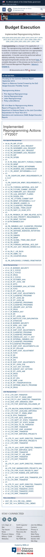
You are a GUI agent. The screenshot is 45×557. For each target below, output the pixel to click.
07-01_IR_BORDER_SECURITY (17, 268)
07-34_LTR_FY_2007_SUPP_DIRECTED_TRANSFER (24, 483)
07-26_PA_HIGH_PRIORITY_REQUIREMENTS (22, 217)
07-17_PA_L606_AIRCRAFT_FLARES (19, 194)
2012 (18, 39)
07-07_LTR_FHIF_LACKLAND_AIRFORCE (21, 411)
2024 (7, 38)
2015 (5, 39)
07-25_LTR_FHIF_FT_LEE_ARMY (18, 454)
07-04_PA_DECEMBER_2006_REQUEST (20, 153)
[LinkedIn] (10, 519)
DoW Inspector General (21, 526)
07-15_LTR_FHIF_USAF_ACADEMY (18, 429)
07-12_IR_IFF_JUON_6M (14, 300)
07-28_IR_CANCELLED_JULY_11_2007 (20, 337)
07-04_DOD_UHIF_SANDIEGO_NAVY (19, 402)
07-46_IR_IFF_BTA (12, 378)
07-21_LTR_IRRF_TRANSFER (16, 443)
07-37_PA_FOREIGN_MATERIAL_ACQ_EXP (21, 244)
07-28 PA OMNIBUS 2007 (14, 221)
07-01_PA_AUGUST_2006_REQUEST (19, 146)
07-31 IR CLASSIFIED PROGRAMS (18, 344)
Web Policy (35, 534)
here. (38, 60)
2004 (16, 41)
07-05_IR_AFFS (11, 284)
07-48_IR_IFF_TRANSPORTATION (18, 383)
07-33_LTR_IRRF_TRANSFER (16, 480)
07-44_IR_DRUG (11, 373)
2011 (22, 39)
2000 (33, 41)
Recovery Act (21, 532)
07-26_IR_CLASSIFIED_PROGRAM (18, 332)
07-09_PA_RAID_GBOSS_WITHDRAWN (20, 166)
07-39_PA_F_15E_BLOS (14, 251)
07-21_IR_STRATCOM (13, 321)
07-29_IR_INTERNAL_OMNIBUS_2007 (19, 339)
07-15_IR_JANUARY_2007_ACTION (18, 307)
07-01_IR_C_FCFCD (13, 270)
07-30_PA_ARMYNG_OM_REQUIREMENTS (21, 228)
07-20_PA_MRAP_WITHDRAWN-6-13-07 (20, 201)
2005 (12, 41)
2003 (20, 41)
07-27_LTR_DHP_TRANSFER (16, 459)
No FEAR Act (21, 538)
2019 (27, 38)
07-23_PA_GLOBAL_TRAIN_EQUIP (18, 208)
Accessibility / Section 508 (36, 537)
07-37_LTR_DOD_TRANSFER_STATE (19, 491)
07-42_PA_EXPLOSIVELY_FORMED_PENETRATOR (23, 259)
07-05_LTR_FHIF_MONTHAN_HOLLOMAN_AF (22, 404)
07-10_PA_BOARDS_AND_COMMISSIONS (21, 169)
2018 (32, 38)
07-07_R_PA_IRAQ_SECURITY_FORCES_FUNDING (23, 160)
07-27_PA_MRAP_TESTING (15, 219)
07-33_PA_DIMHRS (12, 235)
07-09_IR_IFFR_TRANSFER (15, 415)
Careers (34, 527)
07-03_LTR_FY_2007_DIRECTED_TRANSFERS (23, 399)
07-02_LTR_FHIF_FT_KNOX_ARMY (18, 397)
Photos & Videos (8, 534)
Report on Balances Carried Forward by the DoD (20, 83)
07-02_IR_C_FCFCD (13, 272)
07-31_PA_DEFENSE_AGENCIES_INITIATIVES (22, 231)
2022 (15, 38)
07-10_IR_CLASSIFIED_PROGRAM (18, 295)
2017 (36, 38)
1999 (37, 41)
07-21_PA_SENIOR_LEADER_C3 (17, 203)
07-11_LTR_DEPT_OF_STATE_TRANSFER (21, 420)
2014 (9, 39)
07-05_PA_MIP (10, 155)
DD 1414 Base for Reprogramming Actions (17, 105)
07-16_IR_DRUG (11, 309)
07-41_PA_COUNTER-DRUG (16, 256)
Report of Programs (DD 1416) (13, 108)
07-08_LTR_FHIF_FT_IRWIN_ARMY (18, 413)
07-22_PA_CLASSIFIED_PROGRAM (18, 205)
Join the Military (36, 525)
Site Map (34, 541)
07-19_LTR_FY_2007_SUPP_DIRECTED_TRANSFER (24, 437)
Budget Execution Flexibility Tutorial (15, 86)
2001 (29, 41)
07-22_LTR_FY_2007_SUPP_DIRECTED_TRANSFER (24, 446)
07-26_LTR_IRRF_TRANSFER (16, 457)
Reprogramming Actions (11, 90)
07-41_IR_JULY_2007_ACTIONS (17, 367)
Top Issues (6, 529)
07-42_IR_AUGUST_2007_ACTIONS (18, 369)
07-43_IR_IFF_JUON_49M (15, 371)
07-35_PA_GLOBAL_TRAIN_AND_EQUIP (20, 240)
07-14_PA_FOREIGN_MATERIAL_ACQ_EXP (21, 187)
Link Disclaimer (21, 529)
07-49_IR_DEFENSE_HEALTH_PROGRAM (21, 385)
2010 (26, 39)
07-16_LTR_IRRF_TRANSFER (16, 431)
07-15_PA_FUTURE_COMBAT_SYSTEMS (20, 189)
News (4, 532)
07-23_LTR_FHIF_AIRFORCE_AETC (18, 450)
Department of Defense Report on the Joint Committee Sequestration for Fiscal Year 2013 (22, 111)
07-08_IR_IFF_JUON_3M (14, 291)
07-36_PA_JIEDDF (12, 242)
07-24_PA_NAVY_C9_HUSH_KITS (17, 210)
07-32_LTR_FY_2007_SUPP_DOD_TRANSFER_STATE (24, 476)
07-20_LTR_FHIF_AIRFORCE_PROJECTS (21, 441)
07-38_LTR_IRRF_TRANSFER (16, 493)
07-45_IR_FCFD (11, 376)
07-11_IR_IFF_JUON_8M (14, 298)
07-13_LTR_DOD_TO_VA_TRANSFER (19, 424)
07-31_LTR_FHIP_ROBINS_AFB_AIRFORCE (21, 473)
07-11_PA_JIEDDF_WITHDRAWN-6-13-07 (20, 171)
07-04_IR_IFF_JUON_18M (15, 282)
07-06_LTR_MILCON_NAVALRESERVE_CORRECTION (24, 407)
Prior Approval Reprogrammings (15, 94)
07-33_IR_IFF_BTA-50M (14, 348)
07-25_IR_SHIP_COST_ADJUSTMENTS (20, 330)
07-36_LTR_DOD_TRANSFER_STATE (19, 489)
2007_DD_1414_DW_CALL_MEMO (18, 501)
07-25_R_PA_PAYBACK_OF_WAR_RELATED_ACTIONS (24, 213)
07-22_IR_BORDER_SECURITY (17, 323)
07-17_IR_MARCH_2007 (14, 311)
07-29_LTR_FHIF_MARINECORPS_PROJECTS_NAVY (24, 467)
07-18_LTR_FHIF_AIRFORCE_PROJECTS (21, 434)
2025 (3, 38)
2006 (7, 41)
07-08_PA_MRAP (11, 164)
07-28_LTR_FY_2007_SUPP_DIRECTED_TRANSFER (24, 462)
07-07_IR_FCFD (11, 289)
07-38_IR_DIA (10, 360)
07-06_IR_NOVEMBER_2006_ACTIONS (20, 286)
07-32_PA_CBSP (11, 233)
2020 (23, 38)
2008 (35, 39)
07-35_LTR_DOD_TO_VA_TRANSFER (19, 486)
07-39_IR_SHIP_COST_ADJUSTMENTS (20, 362)
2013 (13, 39)
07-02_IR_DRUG (11, 275)
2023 (11, 38)
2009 (30, 39)
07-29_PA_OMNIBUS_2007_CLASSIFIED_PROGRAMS (24, 225)
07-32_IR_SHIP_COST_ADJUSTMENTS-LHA (22, 346)
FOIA (18, 534)
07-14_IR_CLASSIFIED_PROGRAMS (19, 305)
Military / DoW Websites (7, 537)
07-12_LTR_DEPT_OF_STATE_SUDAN (19, 422)
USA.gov (19, 536)
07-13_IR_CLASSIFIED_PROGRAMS (19, 302)
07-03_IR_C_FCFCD (13, 277)
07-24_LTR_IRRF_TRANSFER (16, 452)
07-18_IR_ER (10, 314)
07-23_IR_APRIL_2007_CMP (16, 325)
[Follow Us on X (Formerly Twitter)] (4, 519)
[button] (10, 4)
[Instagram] (15, 519)
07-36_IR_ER (10, 355)
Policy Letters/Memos (12, 101)
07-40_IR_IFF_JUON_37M (15, 364)
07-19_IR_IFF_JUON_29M (15, 316)
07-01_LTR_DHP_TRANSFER (16, 395)
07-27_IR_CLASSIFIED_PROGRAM (18, 334)
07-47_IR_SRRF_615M (13, 380)
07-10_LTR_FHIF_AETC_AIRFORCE (18, 418)
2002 (24, 41)
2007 (39, 39)
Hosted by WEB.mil (22, 545)
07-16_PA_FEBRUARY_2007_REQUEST (20, 192)
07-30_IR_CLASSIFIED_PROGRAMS (19, 341)
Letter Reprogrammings (12, 98)
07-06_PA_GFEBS (12, 157)
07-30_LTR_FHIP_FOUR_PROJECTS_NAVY (21, 470)
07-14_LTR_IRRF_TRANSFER (16, 427)
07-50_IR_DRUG (11, 387)
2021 (19, 38)
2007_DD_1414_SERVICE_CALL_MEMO (20, 503)
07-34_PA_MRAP (11, 237)
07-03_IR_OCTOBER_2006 (15, 279)
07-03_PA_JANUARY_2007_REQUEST (19, 150)
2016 (40, 38)
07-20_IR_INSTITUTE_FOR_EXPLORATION (21, 318)
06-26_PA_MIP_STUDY (13, 143)
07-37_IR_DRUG (11, 357)
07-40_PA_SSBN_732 (13, 254)
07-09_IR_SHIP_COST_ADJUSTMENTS (20, 293)
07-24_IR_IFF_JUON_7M (14, 328)
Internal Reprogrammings (13, 96)
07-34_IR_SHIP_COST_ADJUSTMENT (19, 350)
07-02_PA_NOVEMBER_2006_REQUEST (20, 148)
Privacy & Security (34, 530)
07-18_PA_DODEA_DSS (14, 196)
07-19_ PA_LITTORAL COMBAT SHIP (19, 198)
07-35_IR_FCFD (11, 353)
